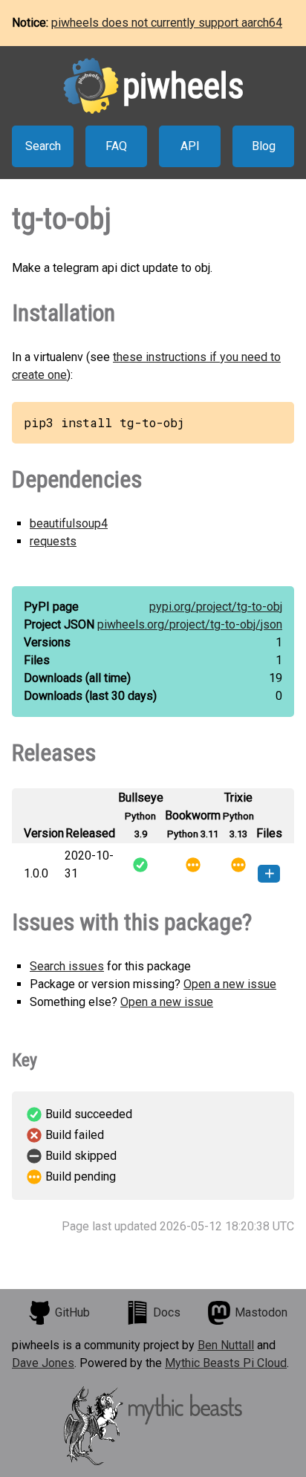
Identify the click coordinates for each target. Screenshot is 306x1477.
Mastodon (261, 1312)
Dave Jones (43, 1363)
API (190, 146)
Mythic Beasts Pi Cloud (226, 1363)
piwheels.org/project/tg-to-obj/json (189, 624)
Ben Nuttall (226, 1345)
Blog (264, 146)
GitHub (72, 1312)
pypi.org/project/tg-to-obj (215, 607)
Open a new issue (229, 984)
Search (43, 146)
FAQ (116, 146)
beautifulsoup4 (69, 523)
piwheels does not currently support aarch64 (166, 23)
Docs (166, 1312)
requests (53, 541)
